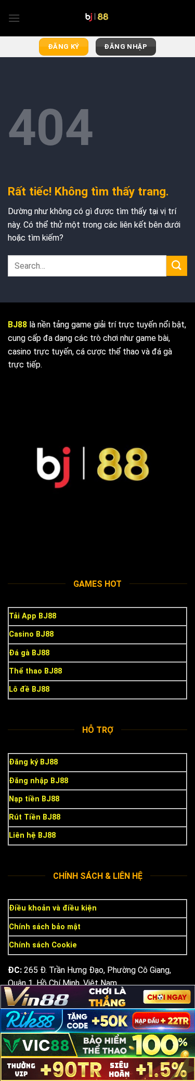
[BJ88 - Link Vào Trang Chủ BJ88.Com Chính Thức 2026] (98, 18)
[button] (14, 18)
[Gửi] (176, 266)
